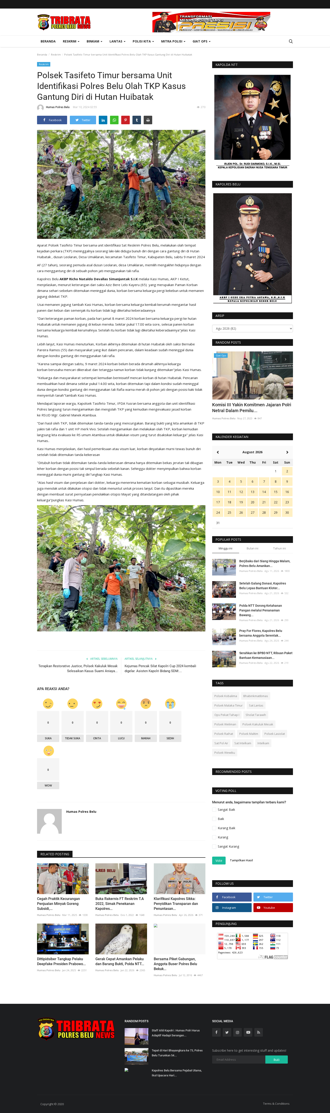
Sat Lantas (256, 705)
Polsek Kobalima (225, 696)
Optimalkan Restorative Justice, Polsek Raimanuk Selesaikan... (251, 407)
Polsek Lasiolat (274, 734)
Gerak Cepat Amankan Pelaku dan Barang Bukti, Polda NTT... (119, 961)
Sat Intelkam (242, 743)
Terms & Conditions (276, 1104)
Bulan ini (252, 548)
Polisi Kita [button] (142, 41)
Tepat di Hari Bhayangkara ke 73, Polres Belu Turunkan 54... (177, 1053)
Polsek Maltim (248, 734)
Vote (219, 860)
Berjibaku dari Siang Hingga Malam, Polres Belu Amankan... (264, 563)
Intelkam (263, 743)
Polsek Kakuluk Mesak (257, 724)
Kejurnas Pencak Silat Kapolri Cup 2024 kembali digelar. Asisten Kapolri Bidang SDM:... (160, 668)
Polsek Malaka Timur (228, 705)
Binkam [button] (93, 41)
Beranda (48, 41)
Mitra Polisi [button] (172, 41)
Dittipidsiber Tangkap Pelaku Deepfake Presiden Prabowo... (61, 961)
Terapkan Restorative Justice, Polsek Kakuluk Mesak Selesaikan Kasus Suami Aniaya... (78, 668)
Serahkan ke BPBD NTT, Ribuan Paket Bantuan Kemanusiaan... (266, 655)
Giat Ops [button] (200, 41)
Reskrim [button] (70, 41)
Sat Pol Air (221, 743)
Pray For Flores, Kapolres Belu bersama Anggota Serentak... (260, 633)
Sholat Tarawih (256, 715)
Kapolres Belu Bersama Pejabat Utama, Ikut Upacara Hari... (177, 1073)
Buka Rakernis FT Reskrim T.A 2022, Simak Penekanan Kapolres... (119, 904)
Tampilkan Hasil (241, 860)
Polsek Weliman (225, 724)
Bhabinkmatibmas (255, 696)
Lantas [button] (116, 41)
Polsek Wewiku (224, 753)
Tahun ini (279, 548)
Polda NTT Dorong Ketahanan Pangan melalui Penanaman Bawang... (260, 610)
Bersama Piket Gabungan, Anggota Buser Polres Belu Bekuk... (175, 964)
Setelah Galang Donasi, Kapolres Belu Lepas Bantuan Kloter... (262, 586)
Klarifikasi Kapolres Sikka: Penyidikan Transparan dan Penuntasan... (176, 904)
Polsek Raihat (223, 734)
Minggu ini (225, 548)
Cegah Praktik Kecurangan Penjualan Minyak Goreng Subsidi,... (58, 904)
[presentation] (276, 359)
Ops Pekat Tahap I (226, 715)
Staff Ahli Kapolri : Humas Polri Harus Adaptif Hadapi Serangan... (176, 1033)
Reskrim (56, 54)
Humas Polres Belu (58, 107)
